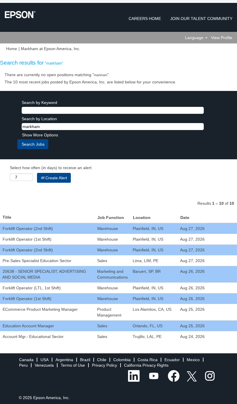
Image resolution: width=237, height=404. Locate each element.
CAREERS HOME (145, 18)
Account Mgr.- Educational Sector (33, 336)
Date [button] (184, 217)
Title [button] (7, 217)
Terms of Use (73, 365)
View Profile (221, 37)
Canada (26, 359)
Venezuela (44, 365)
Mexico (193, 359)
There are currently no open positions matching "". (57, 74)
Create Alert (55, 178)
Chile (101, 359)
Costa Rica (148, 359)
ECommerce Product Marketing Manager (40, 309)
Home (11, 48)
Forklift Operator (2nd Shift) (28, 228)
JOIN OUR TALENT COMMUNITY (201, 18)
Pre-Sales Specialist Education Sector (37, 260)
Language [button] (195, 37)
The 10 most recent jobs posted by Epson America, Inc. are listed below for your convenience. (90, 82)
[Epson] (20, 15)
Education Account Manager (28, 325)
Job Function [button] (110, 217)
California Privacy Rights (146, 365)
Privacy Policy (104, 365)
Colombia (122, 359)
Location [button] (142, 217)
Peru (23, 365)
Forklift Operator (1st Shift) (27, 239)
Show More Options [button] (40, 135)
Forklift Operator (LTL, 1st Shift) (32, 288)
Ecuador (172, 359)
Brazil (85, 359)
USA (44, 359)
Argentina (64, 359)
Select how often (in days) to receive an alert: (51, 167)
